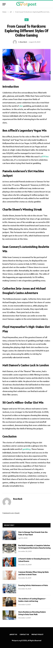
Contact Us (24, 634)
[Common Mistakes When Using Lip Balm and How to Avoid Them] (9, 575)
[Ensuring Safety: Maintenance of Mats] (9, 588)
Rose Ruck (23, 42)
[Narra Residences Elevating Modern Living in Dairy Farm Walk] (9, 615)
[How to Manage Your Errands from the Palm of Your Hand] (9, 535)
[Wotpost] (26, 4)
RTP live (45, 156)
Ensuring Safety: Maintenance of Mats (33, 585)
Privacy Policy (37, 634)
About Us (13, 634)
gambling (26, 449)
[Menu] (4, 4)
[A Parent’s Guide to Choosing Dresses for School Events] (9, 562)
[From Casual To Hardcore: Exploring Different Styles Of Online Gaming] (26, 64)
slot (21, 106)
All (27, 20)
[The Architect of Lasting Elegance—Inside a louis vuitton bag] (9, 601)
